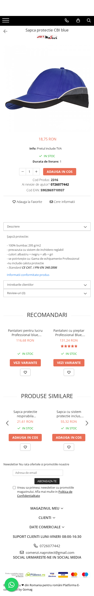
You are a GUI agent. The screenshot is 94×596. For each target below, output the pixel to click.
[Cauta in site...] (89, 20)
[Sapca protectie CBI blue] (47, 88)
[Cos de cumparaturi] (78, 20)
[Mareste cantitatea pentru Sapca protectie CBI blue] (36, 171)
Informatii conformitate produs (28, 275)
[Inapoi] (3, 31)
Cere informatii (64, 202)
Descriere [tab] (13, 226)
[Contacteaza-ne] (67, 20)
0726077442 (49, 546)
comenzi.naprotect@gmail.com (49, 552)
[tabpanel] (47, 88)
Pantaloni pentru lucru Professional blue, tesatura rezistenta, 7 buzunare (25, 332)
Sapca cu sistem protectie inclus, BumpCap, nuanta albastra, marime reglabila (69, 413)
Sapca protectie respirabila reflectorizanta (25, 413)
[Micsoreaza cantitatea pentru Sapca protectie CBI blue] (22, 171)
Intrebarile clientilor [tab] (20, 284)
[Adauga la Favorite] (25, 372)
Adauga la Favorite (29, 202)
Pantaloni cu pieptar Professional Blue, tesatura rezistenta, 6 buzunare (68, 332)
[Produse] (6, 21)
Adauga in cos (60, 171)
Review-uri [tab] (16, 293)
